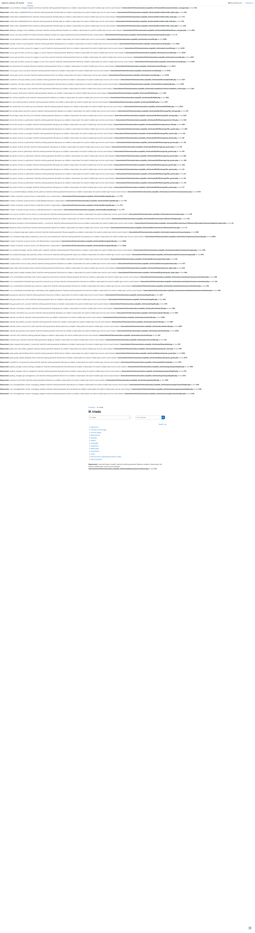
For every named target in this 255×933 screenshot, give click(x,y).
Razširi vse (163, 424)
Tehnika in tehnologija (98, 430)
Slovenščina (95, 451)
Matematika (95, 449)
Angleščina (95, 446)
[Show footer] (250, 928)
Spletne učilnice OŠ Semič (13, 3)
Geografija (94, 443)
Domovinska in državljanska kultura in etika (106, 457)
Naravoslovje (95, 435)
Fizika (93, 454)
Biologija (94, 438)
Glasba (93, 440)
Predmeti (91, 407)
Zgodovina (94, 427)
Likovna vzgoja (96, 432)
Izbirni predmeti (96, 459)
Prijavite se (249, 3)
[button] (235, 3)
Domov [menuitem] (30, 3)
